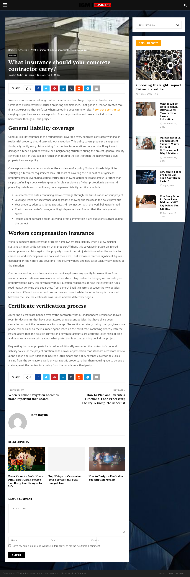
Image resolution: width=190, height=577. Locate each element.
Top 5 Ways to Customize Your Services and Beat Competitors (64, 479)
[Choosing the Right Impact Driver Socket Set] (159, 65)
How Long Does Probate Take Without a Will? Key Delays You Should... (169, 202)
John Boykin (17, 74)
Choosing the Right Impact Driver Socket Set (158, 87)
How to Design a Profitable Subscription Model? (106, 477)
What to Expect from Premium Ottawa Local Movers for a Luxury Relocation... (169, 111)
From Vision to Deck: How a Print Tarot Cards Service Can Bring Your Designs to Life (25, 481)
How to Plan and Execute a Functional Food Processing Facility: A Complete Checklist (103, 399)
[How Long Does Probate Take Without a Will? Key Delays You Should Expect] (146, 201)
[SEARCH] (178, 25)
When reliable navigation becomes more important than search (33, 397)
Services (12, 56)
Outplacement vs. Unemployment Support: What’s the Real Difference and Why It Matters (170, 145)
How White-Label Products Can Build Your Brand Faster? (170, 176)
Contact (162, 573)
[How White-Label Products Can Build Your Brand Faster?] (146, 177)
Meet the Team (176, 573)
